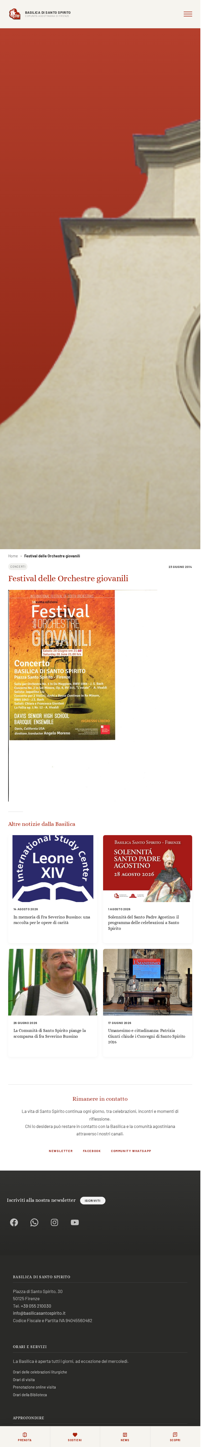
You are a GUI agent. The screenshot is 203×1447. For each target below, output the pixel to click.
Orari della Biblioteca (30, 1395)
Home (13, 556)
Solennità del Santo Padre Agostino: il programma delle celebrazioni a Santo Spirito (143, 922)
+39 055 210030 (36, 1305)
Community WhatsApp (131, 1151)
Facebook (92, 1151)
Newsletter (61, 1151)
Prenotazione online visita (34, 1387)
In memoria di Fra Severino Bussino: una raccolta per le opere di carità (51, 919)
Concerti (17, 566)
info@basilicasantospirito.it (39, 1313)
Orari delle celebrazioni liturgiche (40, 1372)
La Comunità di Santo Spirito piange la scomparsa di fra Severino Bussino (49, 1033)
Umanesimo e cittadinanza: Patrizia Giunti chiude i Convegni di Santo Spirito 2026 (146, 1036)
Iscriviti (92, 1200)
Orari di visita (24, 1379)
